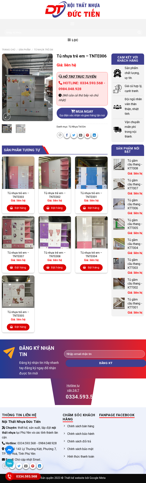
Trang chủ (8, 49)
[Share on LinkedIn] (94, 135)
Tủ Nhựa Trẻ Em (43, 49)
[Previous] (7, 87)
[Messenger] (9, 449)
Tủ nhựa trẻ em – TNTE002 (55, 195)
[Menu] (72, 23)
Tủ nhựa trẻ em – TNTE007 (18, 254)
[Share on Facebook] (67, 135)
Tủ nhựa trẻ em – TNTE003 (18, 195)
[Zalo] (9, 463)
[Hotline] (9, 476)
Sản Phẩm (24, 49)
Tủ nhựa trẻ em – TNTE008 (55, 254)
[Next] (47, 87)
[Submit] (139, 32)
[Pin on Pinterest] (87, 135)
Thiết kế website (74, 478)
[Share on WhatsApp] (60, 135)
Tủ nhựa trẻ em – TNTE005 (18, 314)
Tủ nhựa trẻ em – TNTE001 (91, 195)
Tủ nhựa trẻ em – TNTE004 (91, 254)
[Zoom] (6, 116)
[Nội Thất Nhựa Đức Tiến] (73, 9)
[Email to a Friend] (81, 135)
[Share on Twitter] (74, 135)
